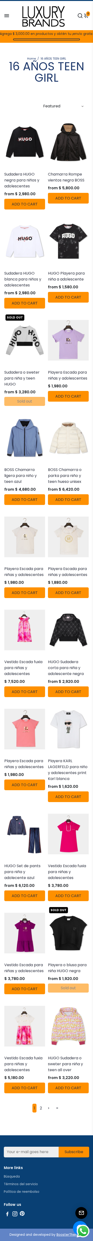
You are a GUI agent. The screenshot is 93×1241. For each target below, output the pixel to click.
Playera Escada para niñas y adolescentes (67, 375)
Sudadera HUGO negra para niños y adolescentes (21, 180)
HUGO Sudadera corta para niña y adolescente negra (66, 667)
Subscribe (74, 1152)
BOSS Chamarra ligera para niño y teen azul (20, 475)
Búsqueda (12, 1176)
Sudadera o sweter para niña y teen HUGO (22, 378)
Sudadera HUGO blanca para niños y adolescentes (22, 279)
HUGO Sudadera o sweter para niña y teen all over (65, 1064)
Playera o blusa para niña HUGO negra (67, 968)
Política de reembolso (21, 1191)
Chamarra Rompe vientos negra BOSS (66, 177)
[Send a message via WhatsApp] (83, 1231)
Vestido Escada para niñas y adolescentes (24, 968)
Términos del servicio (21, 1184)
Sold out (24, 401)
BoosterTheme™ (70, 1234)
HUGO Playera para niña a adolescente (66, 276)
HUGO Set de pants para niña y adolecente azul (22, 871)
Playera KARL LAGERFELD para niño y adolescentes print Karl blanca (68, 769)
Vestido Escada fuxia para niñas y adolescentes (23, 667)
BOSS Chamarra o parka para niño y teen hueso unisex (65, 475)
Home (31, 59)
